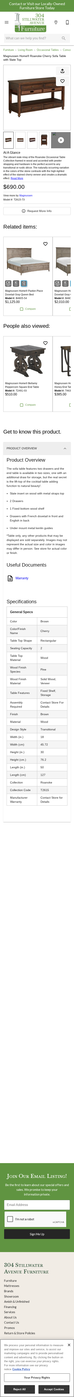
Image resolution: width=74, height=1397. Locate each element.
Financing (10, 1307)
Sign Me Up (37, 1234)
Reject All (19, 1389)
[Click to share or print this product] (62, 70)
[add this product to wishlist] (62, 81)
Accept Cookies (54, 1389)
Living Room (25, 49)
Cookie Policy (21, 1369)
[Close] (69, 1344)
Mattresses (11, 1286)
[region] (37, 1368)
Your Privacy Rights (37, 1377)
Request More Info (39, 211)
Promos (9, 1328)
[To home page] (30, 22)
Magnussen (25, 195)
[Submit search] (63, 38)
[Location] (56, 22)
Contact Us (11, 1322)
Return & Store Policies (19, 1333)
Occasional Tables (48, 49)
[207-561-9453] (67, 22)
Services (9, 1312)
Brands (8, 1291)
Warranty (21, 578)
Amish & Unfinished (16, 1301)
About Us (10, 1317)
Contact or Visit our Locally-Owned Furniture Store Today (37, 6)
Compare (30, 308)
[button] (7, 22)
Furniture (8, 49)
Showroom (11, 1296)
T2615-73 (19, 199)
